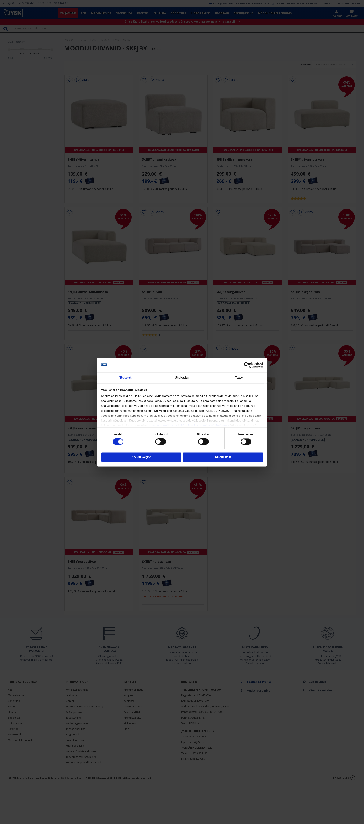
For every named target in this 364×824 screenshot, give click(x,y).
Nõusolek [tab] (125, 377)
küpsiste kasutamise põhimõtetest (205, 425)
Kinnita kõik (223, 457)
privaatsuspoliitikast (162, 425)
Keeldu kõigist (141, 457)
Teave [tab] (239, 377)
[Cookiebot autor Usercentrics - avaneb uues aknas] (246, 365)
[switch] (160, 441)
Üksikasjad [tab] (182, 377)
